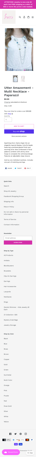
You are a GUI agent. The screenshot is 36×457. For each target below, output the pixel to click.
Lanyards (7, 292)
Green (6, 370)
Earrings (7, 281)
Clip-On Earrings (10, 276)
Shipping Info (9, 201)
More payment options (19, 136)
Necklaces (7, 297)
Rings (6, 302)
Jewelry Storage (10, 325)
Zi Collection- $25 (10, 315)
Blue (5, 344)
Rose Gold (8, 406)
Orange (6, 385)
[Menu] (33, 17)
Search (6, 186)
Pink (5, 390)
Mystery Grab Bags (11, 320)
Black (6, 338)
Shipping (7, 102)
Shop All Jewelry (10, 191)
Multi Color (8, 380)
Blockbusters (9, 266)
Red (5, 401)
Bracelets (7, 271)
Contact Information (11, 225)
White (6, 416)
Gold (5, 364)
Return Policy (9, 207)
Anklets (7, 260)
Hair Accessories (10, 286)
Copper (6, 359)
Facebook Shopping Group (14, 196)
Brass (6, 349)
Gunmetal (7, 375)
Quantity (7, 116)
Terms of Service (10, 219)
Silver (6, 411)
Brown (6, 354)
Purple (6, 396)
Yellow (6, 422)
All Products (8, 255)
